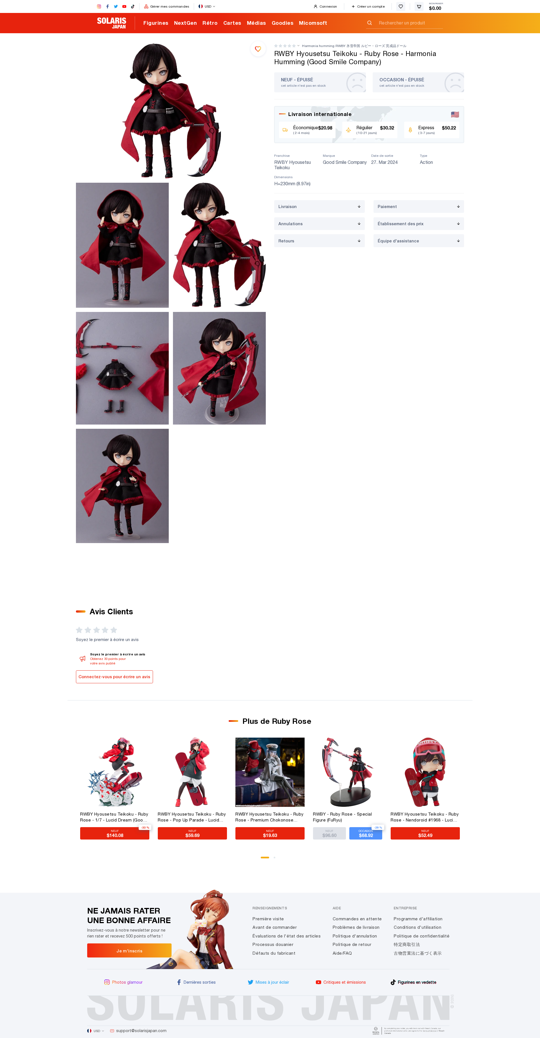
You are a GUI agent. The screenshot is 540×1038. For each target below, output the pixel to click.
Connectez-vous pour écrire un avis (114, 676)
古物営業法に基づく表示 (418, 953)
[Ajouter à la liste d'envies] (258, 48)
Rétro (210, 23)
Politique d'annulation (355, 936)
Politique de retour (352, 944)
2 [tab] (276, 859)
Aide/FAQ (342, 953)
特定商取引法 (407, 944)
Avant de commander (275, 927)
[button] (285, 46)
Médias (256, 23)
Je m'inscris (129, 950)
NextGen (185, 23)
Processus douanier (273, 944)
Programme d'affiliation (418, 918)
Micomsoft (313, 23)
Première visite (268, 918)
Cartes (232, 23)
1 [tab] (263, 859)
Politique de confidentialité (421, 936)
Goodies (283, 23)
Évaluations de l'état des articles (287, 936)
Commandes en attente (357, 918)
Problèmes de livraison (356, 927)
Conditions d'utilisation (417, 927)
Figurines (155, 23)
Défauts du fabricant (274, 953)
